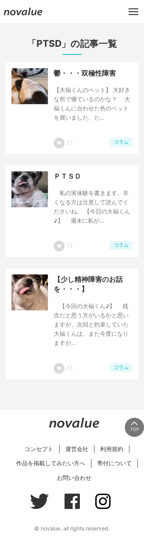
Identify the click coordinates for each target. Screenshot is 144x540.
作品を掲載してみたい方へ (50, 463)
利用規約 (111, 449)
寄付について (114, 463)
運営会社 (76, 449)
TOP (134, 429)
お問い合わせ (74, 477)
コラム (121, 142)
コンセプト (39, 449)
